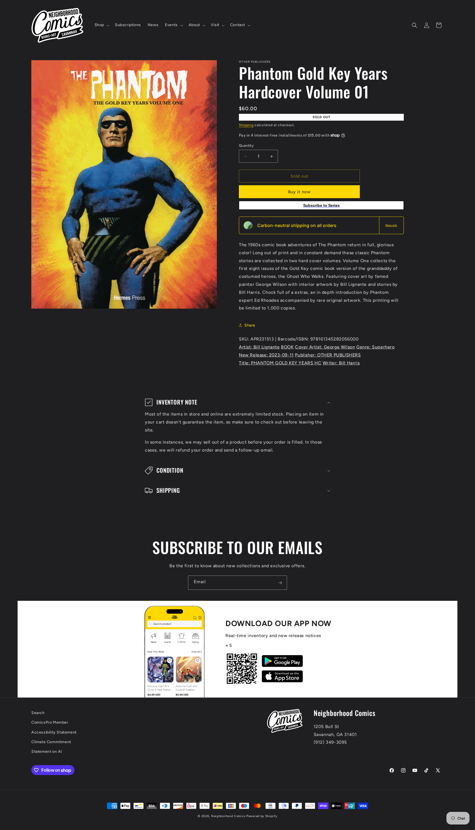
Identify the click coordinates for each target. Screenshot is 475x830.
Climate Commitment (51, 742)
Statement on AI (46, 751)
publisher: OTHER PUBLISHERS (328, 355)
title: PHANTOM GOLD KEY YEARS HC (280, 363)
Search (38, 712)
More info (391, 225)
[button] (101, 25)
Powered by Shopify (261, 816)
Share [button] (249, 325)
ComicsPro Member (49, 722)
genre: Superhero (375, 347)
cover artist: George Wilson (325, 347)
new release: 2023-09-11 (266, 355)
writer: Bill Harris (341, 363)
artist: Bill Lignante (259, 347)
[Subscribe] (280, 583)
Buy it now (299, 191)
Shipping (246, 125)
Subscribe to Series (321, 205)
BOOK (287, 347)
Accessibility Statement (54, 732)
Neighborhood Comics (228, 816)
